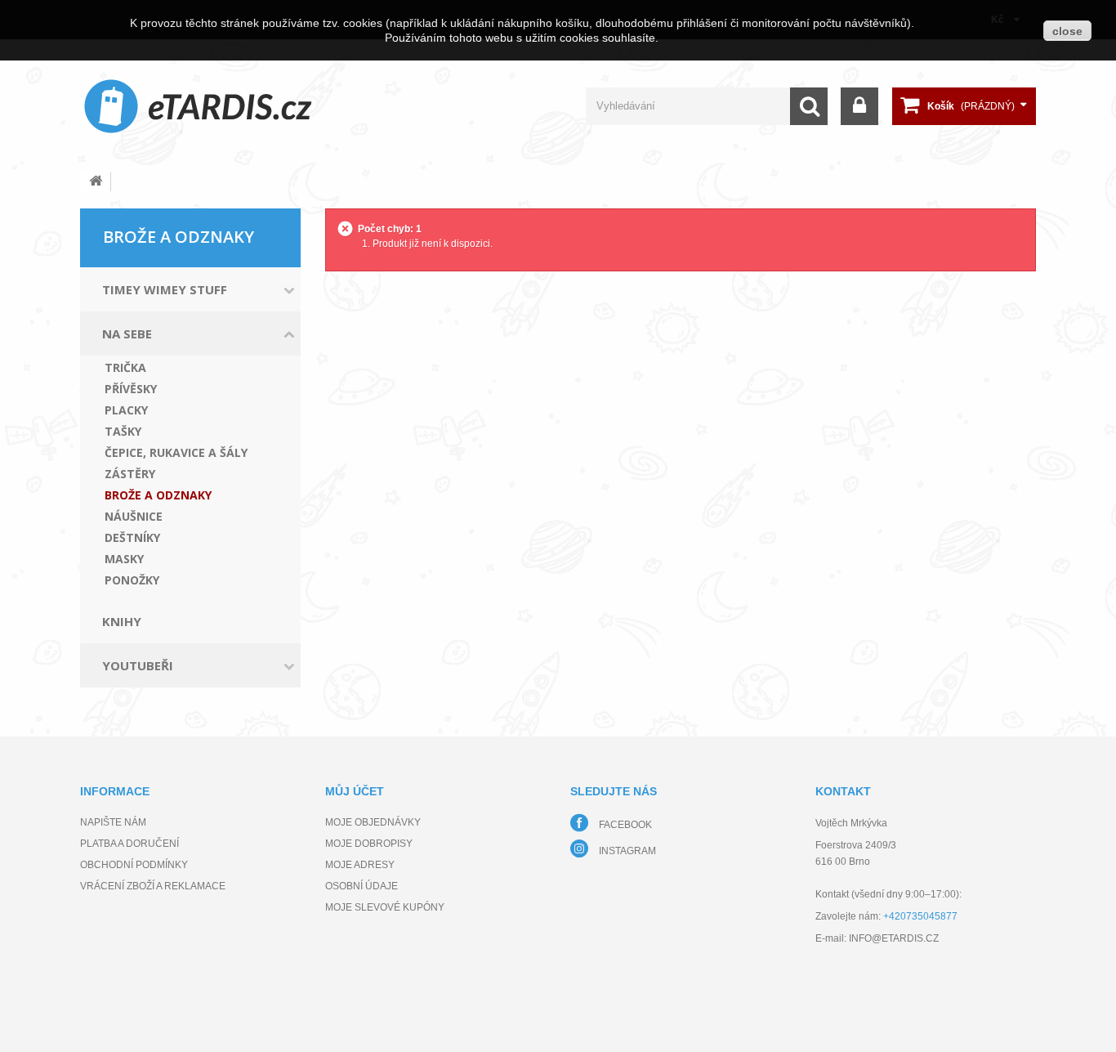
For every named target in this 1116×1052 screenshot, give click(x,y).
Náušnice (134, 516)
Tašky (123, 431)
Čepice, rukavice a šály (176, 452)
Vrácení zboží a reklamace (152, 886)
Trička (125, 367)
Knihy (121, 621)
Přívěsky (131, 389)
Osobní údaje (361, 886)
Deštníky (132, 537)
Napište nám (113, 822)
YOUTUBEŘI (137, 665)
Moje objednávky (373, 822)
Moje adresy (360, 865)
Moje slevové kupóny (384, 907)
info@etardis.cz (894, 938)
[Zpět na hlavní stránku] (95, 181)
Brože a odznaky (158, 495)
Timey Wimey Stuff (164, 289)
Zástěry (130, 474)
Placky (126, 410)
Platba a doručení (129, 843)
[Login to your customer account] (859, 106)
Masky (124, 559)
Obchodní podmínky (134, 865)
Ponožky (132, 580)
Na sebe (127, 333)
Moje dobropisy (369, 843)
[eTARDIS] (198, 105)
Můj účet (354, 791)
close (1067, 31)
